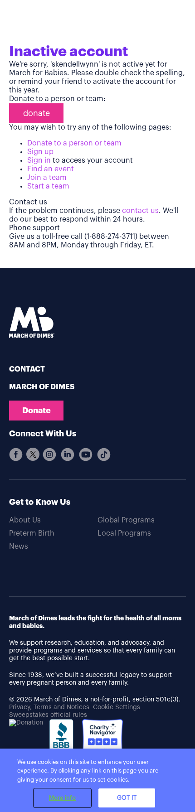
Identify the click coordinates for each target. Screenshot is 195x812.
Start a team (48, 186)
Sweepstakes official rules (48, 715)
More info (62, 798)
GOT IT (126, 798)
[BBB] (63, 745)
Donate (36, 410)
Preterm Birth (31, 533)
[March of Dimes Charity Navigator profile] (102, 740)
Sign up (40, 151)
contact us (140, 210)
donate (36, 113)
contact (27, 369)
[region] (97, 780)
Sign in (39, 160)
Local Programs (124, 533)
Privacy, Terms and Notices (49, 707)
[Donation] (26, 723)
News (18, 546)
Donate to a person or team (74, 143)
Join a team (47, 177)
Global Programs (126, 520)
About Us (25, 520)
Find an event (50, 169)
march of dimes (41, 387)
